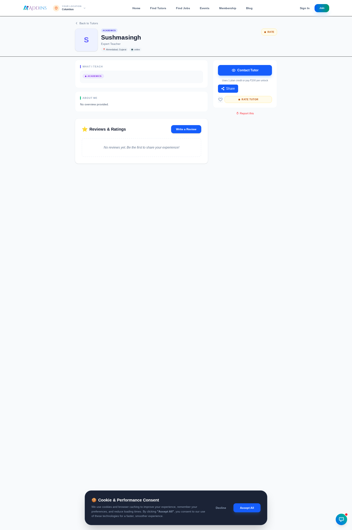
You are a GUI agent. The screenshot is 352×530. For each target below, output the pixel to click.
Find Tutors (158, 8)
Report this (247, 113)
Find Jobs (183, 8)
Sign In (305, 8)
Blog (249, 8)
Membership (227, 8)
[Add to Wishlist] (220, 99)
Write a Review (186, 129)
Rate (270, 32)
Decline (221, 507)
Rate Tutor (250, 99)
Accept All (247, 507)
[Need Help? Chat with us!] (341, 519)
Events (204, 8)
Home (136, 8)
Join (321, 8)
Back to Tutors (88, 23)
